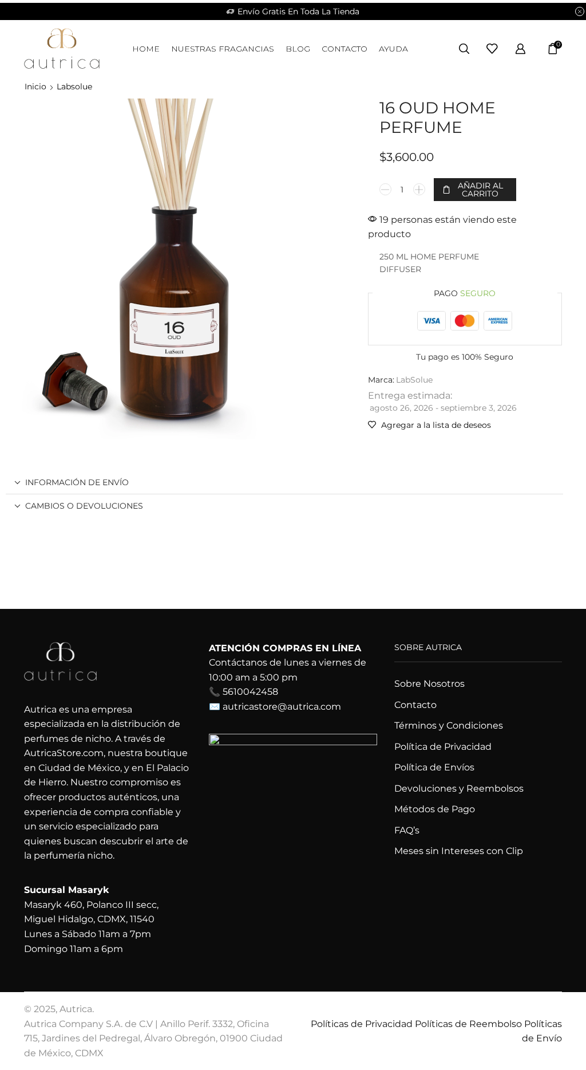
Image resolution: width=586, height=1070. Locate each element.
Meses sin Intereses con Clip (458, 850)
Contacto (344, 49)
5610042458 (250, 691)
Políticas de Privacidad (362, 1023)
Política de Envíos (434, 767)
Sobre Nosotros (429, 683)
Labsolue (74, 86)
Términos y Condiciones (448, 725)
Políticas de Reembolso (468, 1023)
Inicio (35, 86)
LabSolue (414, 380)
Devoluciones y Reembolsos (459, 788)
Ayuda (393, 49)
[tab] (284, 482)
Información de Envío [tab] (77, 482)
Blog (298, 49)
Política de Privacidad (443, 746)
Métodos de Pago (434, 809)
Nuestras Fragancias (222, 49)
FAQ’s (406, 830)
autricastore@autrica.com (282, 706)
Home (146, 49)
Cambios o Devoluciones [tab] (84, 506)
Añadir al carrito (480, 189)
